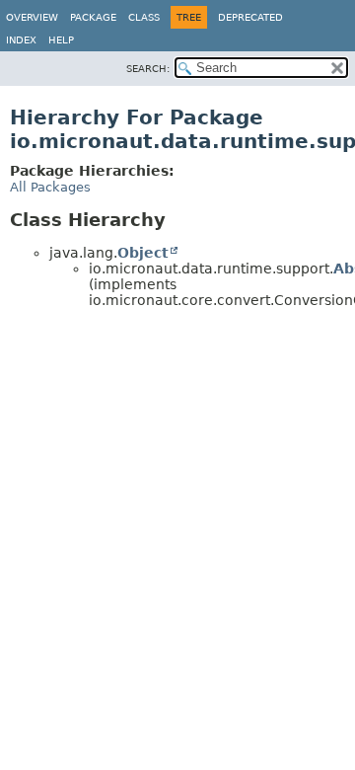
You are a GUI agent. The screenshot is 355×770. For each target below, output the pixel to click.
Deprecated (250, 17)
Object (143, 253)
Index (21, 40)
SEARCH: (148, 68)
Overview (32, 17)
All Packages (50, 187)
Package (93, 17)
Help (61, 40)
